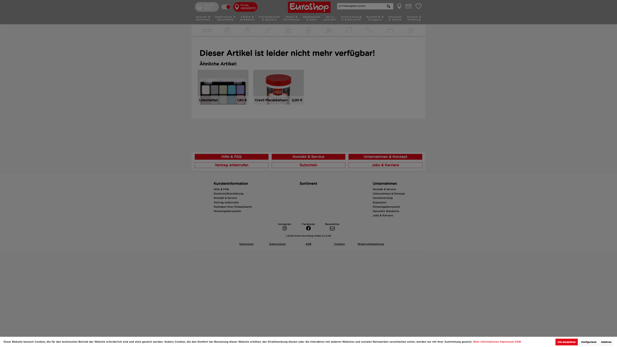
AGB (518, 342)
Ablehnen (606, 342)
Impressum (507, 342)
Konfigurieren (589, 342)
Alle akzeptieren (567, 342)
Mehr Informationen (486, 342)
